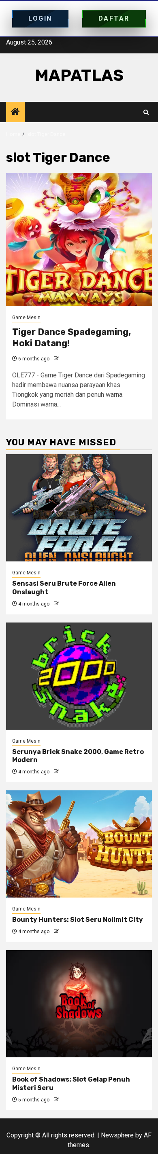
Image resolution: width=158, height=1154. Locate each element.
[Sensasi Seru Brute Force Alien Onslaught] (79, 507)
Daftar (114, 18)
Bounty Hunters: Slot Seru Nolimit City (77, 919)
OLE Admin (72, 359)
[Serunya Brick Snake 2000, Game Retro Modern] (79, 676)
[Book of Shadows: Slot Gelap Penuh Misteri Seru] (79, 1003)
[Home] (15, 112)
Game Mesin (26, 317)
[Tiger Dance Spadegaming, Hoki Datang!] (79, 239)
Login (40, 18)
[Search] (146, 112)
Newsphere (117, 1135)
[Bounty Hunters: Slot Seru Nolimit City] (79, 844)
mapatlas (79, 75)
